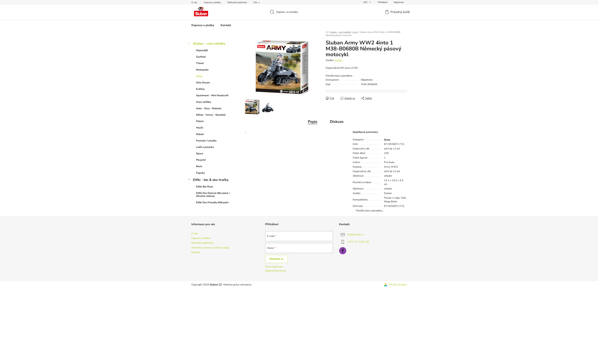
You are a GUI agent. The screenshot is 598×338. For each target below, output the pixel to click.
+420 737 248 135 (358, 241)
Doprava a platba (212, 2)
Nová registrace (274, 266)
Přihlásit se (276, 259)
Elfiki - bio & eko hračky (211, 180)
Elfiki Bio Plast (204, 186)
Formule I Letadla (206, 140)
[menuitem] (202, 25)
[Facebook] (342, 250)
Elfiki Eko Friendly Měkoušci (212, 202)
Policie (200, 121)
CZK (365, 2)
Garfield (201, 57)
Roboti (200, 134)
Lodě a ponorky (205, 147)
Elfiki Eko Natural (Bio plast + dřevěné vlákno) (213, 194)
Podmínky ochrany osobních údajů (210, 247)
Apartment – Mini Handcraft (212, 95)
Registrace (399, 2)
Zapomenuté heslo (275, 270)
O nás (194, 2)
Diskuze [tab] (336, 121)
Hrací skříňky (203, 102)
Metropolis (202, 70)
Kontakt (195, 252)
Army (199, 76)
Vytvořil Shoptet (397, 284)
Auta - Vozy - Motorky (208, 108)
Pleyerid (201, 160)
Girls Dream (203, 82)
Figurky (200, 173)
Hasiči (199, 127)
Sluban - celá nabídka (209, 43)
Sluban (338, 60)
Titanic (200, 63)
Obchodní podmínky (237, 2)
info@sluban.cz (355, 234)
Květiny (200, 89)
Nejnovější (202, 50)
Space (199, 153)
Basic (199, 166)
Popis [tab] (312, 121)
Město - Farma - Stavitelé (211, 115)
